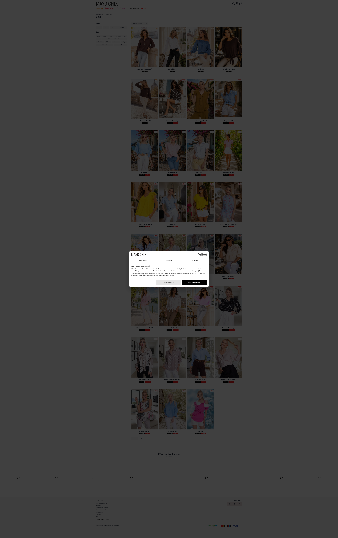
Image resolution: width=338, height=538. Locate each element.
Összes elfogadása (194, 282)
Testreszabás (168, 282)
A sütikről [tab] (195, 260)
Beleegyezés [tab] (142, 260)
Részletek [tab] (169, 260)
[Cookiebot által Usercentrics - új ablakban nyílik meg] (199, 254)
